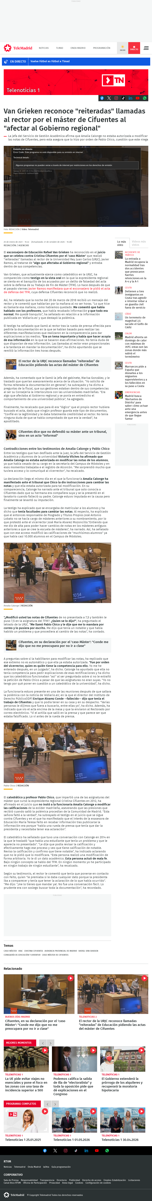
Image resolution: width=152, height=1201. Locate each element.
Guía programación (61, 1167)
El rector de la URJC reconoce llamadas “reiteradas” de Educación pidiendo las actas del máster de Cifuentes (11, 364)
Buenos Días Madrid (17, 1017)
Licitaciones (134, 1180)
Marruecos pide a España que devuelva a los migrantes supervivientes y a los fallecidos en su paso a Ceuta (119, 365)
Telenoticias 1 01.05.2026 (74, 1120)
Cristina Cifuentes (33, 951)
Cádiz (128, 314)
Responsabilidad (29, 1180)
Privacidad (54, 1183)
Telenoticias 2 (88, 1017)
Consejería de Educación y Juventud (22, 955)
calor (128, 333)
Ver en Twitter (55, 1151)
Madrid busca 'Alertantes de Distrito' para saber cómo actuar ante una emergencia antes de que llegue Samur (119, 395)
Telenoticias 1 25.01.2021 (26, 1120)
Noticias (44, 48)
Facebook (102, 98)
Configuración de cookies (98, 1183)
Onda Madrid (78, 48)
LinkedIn (130, 98)
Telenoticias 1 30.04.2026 (122, 1120)
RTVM (7, 1161)
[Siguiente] (50, 1042)
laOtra (46, 1167)
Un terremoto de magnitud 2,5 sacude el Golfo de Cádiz (119, 316)
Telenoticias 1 (14, 1074)
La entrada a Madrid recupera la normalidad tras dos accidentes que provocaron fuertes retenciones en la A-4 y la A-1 (119, 255)
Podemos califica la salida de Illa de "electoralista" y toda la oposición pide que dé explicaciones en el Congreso (74, 1059)
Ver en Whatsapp (107, 1151)
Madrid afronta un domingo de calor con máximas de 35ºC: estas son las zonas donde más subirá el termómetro (119, 336)
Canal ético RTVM (12, 1183)
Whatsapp (144, 98)
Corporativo (13, 1174)
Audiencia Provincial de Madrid (61, 951)
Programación (101, 48)
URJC (20, 951)
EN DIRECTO (18, 61)
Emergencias (132, 392)
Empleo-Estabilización (115, 1180)
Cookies (79, 1183)
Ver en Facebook (45, 1151)
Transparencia (47, 1180)
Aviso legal (67, 1183)
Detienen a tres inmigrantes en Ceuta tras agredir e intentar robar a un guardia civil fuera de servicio (119, 290)
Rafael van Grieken (88, 951)
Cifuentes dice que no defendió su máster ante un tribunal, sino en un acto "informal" (11, 435)
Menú (146, 48)
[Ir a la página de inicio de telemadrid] (18, 48)
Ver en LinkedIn (86, 1151)
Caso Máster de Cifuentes (55, 955)
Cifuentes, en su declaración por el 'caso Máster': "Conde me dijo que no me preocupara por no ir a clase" (11, 645)
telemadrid (14, 1195)
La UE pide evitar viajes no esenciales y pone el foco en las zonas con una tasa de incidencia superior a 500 (26, 1059)
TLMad (59, 48)
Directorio (62, 1180)
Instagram (116, 98)
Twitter (109, 98)
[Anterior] (43, 1042)
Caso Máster (10, 951)
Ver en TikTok (76, 1151)
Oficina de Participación (35, 1183)
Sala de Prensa (11, 1180)
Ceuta (128, 288)
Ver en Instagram (66, 1151)
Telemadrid (19, 1167)
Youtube (137, 98)
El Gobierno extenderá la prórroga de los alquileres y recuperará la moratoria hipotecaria (122, 1059)
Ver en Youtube (97, 1151)
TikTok (123, 98)
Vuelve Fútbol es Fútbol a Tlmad (50, 61)
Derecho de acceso (91, 1180)
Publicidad (74, 1180)
